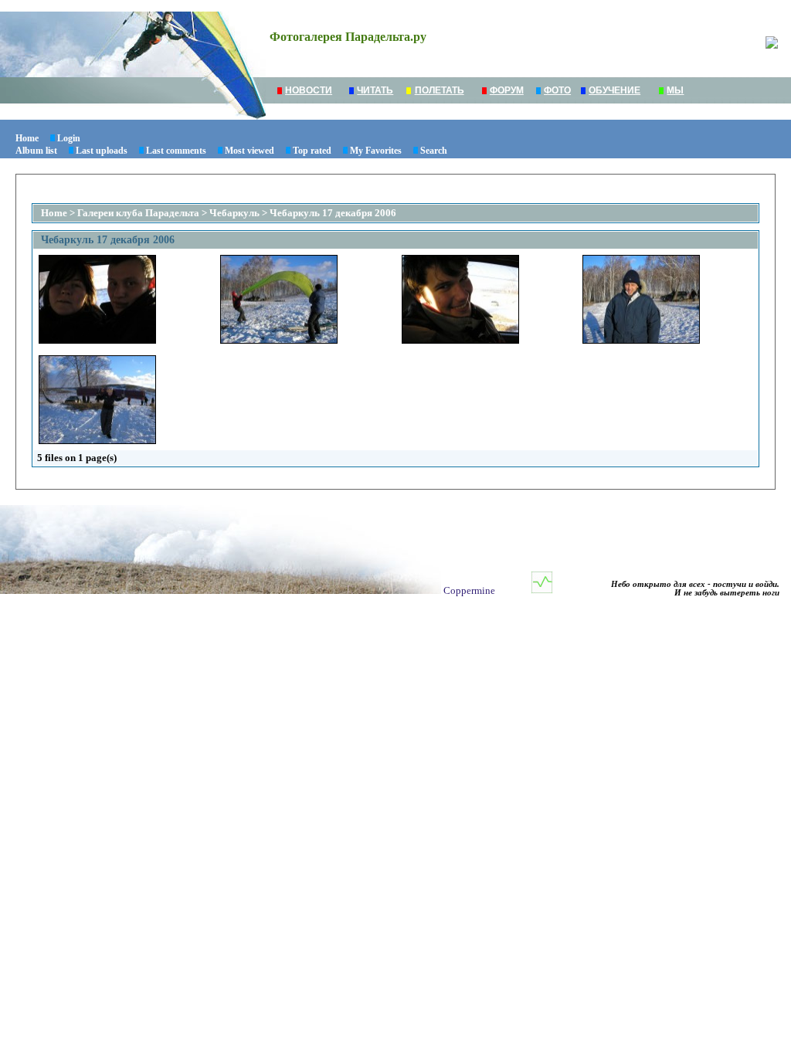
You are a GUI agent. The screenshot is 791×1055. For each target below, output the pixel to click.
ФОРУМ (507, 90)
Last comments (176, 150)
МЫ (675, 90)
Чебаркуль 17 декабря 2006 (333, 213)
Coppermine (469, 590)
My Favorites (376, 150)
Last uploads (101, 150)
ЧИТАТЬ (375, 90)
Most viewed (249, 150)
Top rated (312, 150)
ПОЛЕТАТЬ (439, 90)
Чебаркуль (234, 213)
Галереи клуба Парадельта (138, 213)
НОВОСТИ (308, 90)
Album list (36, 150)
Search (433, 150)
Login (68, 138)
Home (27, 138)
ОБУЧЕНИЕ (614, 90)
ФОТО (557, 90)
